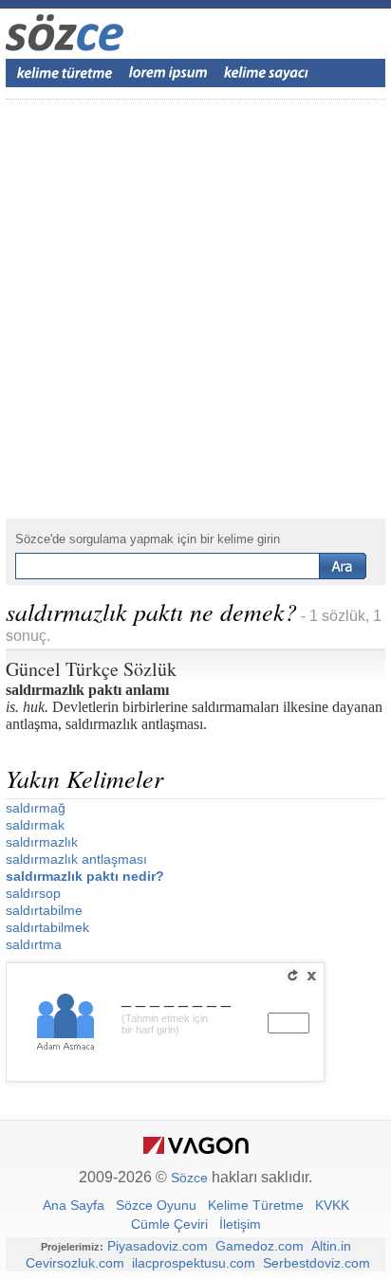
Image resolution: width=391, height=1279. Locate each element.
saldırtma (34, 944)
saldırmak (35, 824)
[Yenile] (292, 975)
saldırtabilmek (47, 927)
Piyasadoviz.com (157, 1245)
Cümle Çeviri (169, 1224)
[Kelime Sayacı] (266, 73)
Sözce (189, 1177)
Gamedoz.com (259, 1245)
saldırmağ (35, 807)
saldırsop (33, 893)
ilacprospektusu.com (193, 1262)
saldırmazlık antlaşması (76, 859)
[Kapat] (311, 975)
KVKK (332, 1205)
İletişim (240, 1224)
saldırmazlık (42, 842)
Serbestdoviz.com (316, 1262)
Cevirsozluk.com (75, 1262)
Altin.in (331, 1245)
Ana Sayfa (73, 1205)
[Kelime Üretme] (64, 73)
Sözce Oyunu (156, 1205)
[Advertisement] (195, 309)
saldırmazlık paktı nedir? (85, 876)
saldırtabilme (44, 910)
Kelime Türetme (256, 1205)
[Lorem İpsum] (167, 73)
